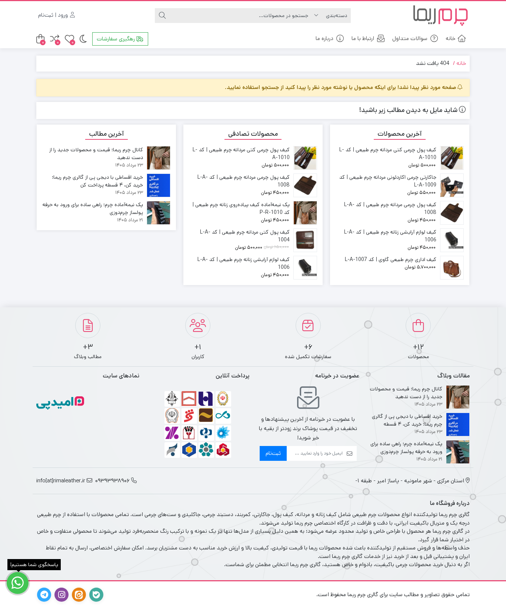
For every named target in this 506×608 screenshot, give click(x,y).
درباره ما (324, 38)
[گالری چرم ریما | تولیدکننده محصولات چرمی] (440, 15)
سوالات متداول (409, 38)
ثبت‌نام (273, 453)
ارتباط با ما (363, 38)
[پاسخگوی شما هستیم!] (17, 583)
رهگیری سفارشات (116, 39)
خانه (450, 38)
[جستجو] (162, 15)
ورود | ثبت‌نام (53, 15)
